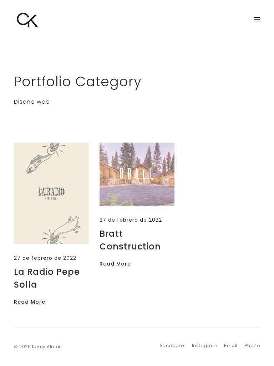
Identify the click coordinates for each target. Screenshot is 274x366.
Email (231, 345)
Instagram (205, 345)
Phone (252, 345)
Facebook (172, 345)
